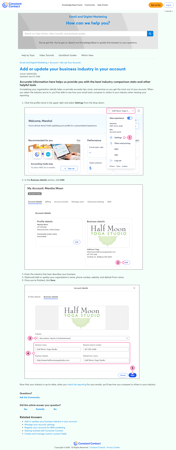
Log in (168, 5)
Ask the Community (30, 397)
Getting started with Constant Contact (44, 430)
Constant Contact (97, 447)
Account (54, 62)
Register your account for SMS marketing (45, 427)
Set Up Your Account (70, 62)
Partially (40, 409)
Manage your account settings (40, 424)
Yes (25, 409)
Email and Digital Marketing (33, 62)
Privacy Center (113, 447)
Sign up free (156, 5)
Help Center (102, 5)
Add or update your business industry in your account (51, 421)
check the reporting (76, 384)
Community (90, 5)
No (55, 409)
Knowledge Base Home (72, 5)
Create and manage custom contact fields (46, 433)
